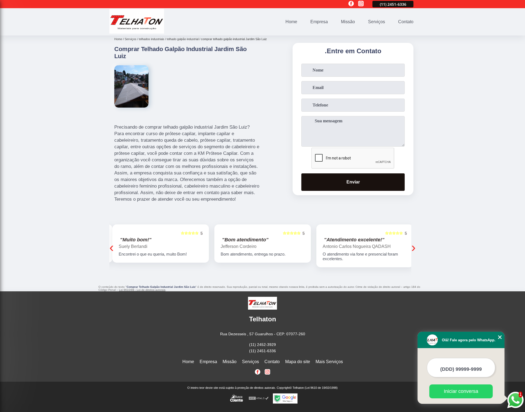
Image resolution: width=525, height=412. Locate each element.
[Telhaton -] (136, 32)
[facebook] (351, 4)
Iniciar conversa (461, 391)
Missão (348, 21)
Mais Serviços (329, 361)
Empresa (319, 21)
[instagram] (361, 4)
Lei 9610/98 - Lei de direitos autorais (142, 289)
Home (291, 21)
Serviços (376, 21)
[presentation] (111, 247)
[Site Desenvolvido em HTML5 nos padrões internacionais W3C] (259, 398)
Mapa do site (297, 361)
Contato (405, 21)
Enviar (353, 182)
